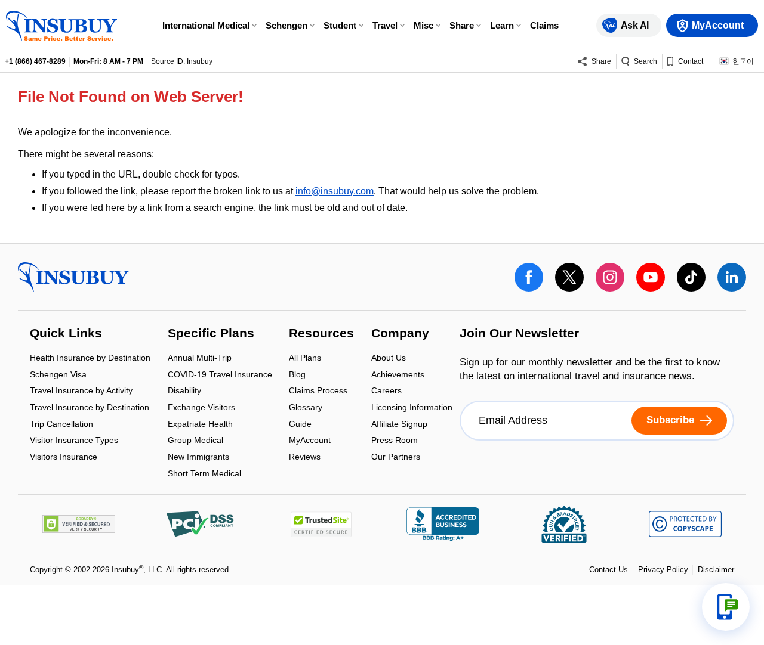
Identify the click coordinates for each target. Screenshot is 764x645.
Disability (184, 392)
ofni (303, 191)
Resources (321, 333)
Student (340, 25)
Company (400, 333)
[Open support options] (726, 607)
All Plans (305, 359)
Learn (502, 25)
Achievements (397, 375)
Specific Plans (211, 333)
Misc (423, 25)
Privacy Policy (663, 569)
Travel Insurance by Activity (81, 392)
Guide (300, 425)
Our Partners (395, 457)
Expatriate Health (200, 425)
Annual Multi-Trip (200, 359)
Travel (385, 25)
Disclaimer (716, 569)
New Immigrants (198, 457)
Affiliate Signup (399, 425)
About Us (388, 359)
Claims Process (318, 392)
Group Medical (195, 441)
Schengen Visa (58, 375)
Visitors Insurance (63, 457)
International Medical (205, 25)
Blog (297, 375)
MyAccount (310, 441)
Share (461, 25)
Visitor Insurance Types (74, 441)
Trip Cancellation (61, 425)
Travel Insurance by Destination (89, 408)
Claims (544, 25)
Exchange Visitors (201, 408)
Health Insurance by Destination (90, 359)
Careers (386, 392)
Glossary (305, 408)
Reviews (305, 457)
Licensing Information (411, 408)
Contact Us (608, 569)
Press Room (394, 441)
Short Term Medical (204, 473)
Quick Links (66, 333)
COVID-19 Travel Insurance (220, 375)
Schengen (286, 25)
